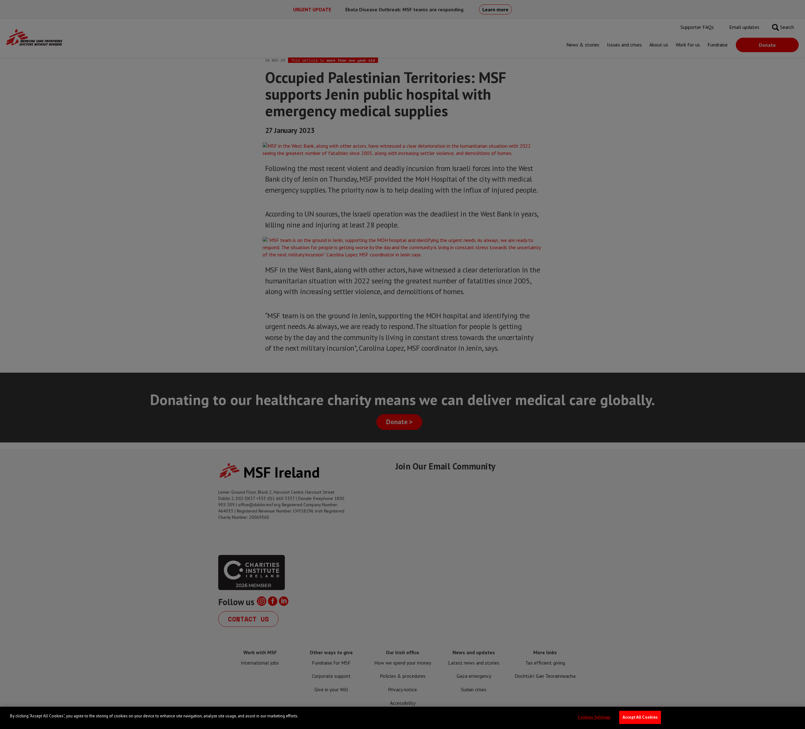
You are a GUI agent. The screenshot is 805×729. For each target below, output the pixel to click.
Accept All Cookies (640, 717)
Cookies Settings (594, 717)
